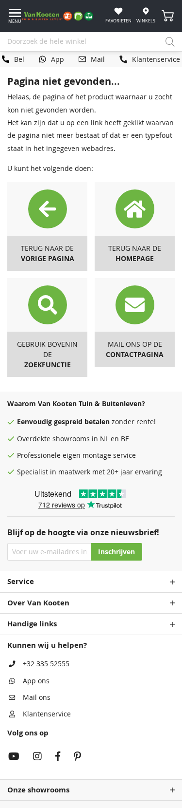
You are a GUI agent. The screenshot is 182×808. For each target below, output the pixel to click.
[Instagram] (37, 757)
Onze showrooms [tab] (38, 790)
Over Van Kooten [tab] (38, 603)
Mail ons (36, 697)
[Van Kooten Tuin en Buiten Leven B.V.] (61, 16)
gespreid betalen (82, 421)
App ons (36, 680)
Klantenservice (47, 714)
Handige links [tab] (32, 624)
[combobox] (91, 42)
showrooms (71, 438)
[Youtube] (13, 757)
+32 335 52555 (46, 663)
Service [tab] (20, 581)
